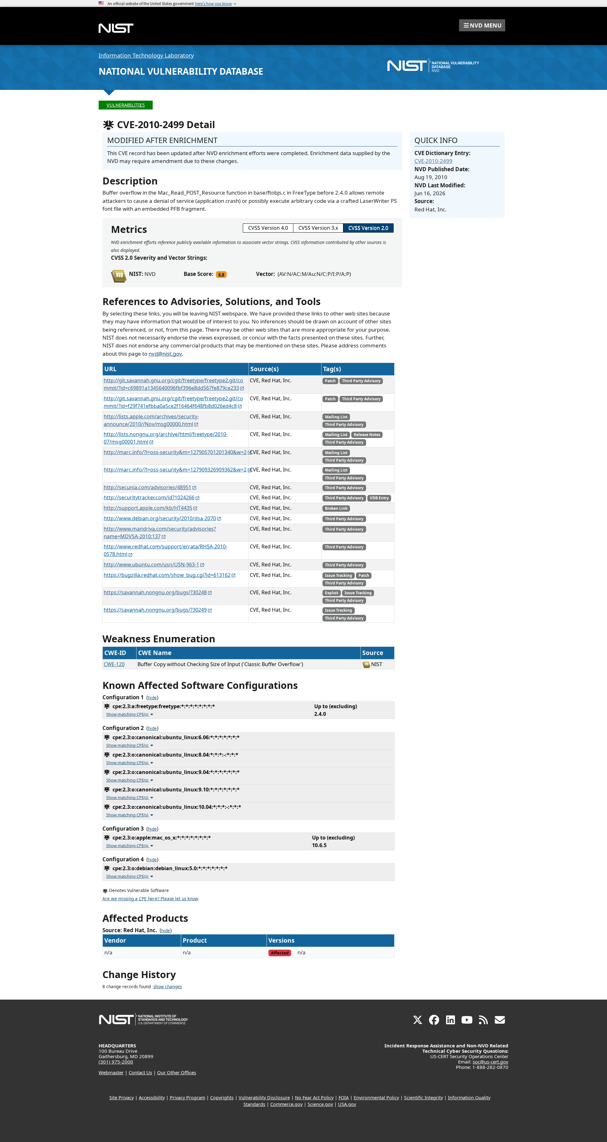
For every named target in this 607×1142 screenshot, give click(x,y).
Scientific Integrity (423, 1098)
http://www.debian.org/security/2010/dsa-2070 (160, 518)
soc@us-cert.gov (490, 1061)
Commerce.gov (286, 1104)
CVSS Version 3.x (318, 227)
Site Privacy (121, 1098)
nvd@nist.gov (165, 353)
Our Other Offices (176, 1072)
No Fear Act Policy (314, 1098)
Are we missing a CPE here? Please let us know (150, 899)
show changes (167, 986)
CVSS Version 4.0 (268, 227)
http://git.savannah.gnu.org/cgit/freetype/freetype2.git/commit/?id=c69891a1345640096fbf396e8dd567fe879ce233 (173, 384)
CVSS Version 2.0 (368, 227)
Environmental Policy (376, 1098)
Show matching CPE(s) (127, 714)
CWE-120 (114, 664)
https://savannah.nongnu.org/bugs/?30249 (155, 609)
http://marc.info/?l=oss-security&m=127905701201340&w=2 (175, 452)
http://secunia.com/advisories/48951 (147, 487)
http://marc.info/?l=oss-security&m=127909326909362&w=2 (175, 469)
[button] (482, 25)
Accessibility (152, 1098)
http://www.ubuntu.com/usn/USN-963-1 (151, 564)
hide (152, 698)
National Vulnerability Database (181, 71)
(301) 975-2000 (116, 1061)
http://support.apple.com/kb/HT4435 (148, 507)
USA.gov (347, 1104)
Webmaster (111, 1072)
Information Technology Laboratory (146, 55)
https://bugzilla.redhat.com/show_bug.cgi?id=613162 (167, 574)
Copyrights (222, 1098)
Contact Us (140, 1072)
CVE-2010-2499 (433, 161)
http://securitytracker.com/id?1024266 (149, 497)
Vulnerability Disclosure (264, 1098)
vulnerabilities (126, 105)
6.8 (221, 274)
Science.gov (320, 1104)
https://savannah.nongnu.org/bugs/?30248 (155, 592)
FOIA (344, 1098)
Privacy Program (187, 1098)
